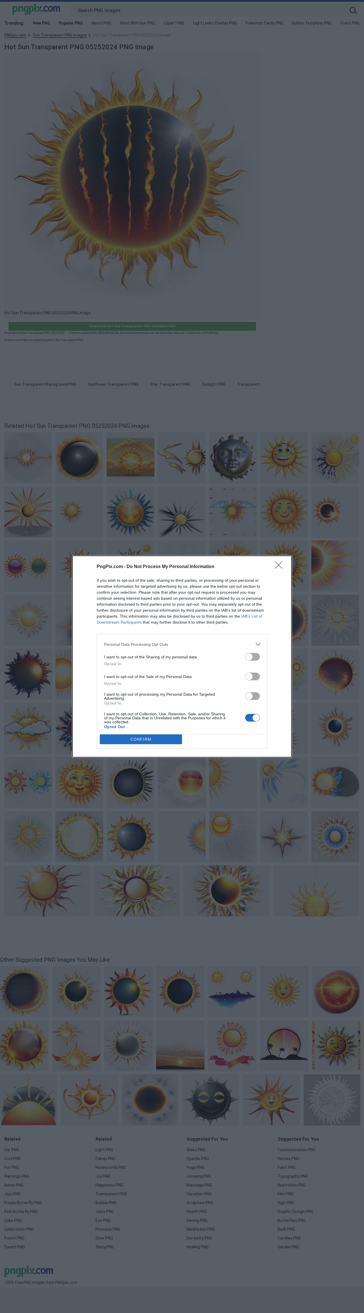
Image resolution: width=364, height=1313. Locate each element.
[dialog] (182, 656)
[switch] (252, 657)
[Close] (280, 566)
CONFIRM (141, 739)
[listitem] (182, 644)
